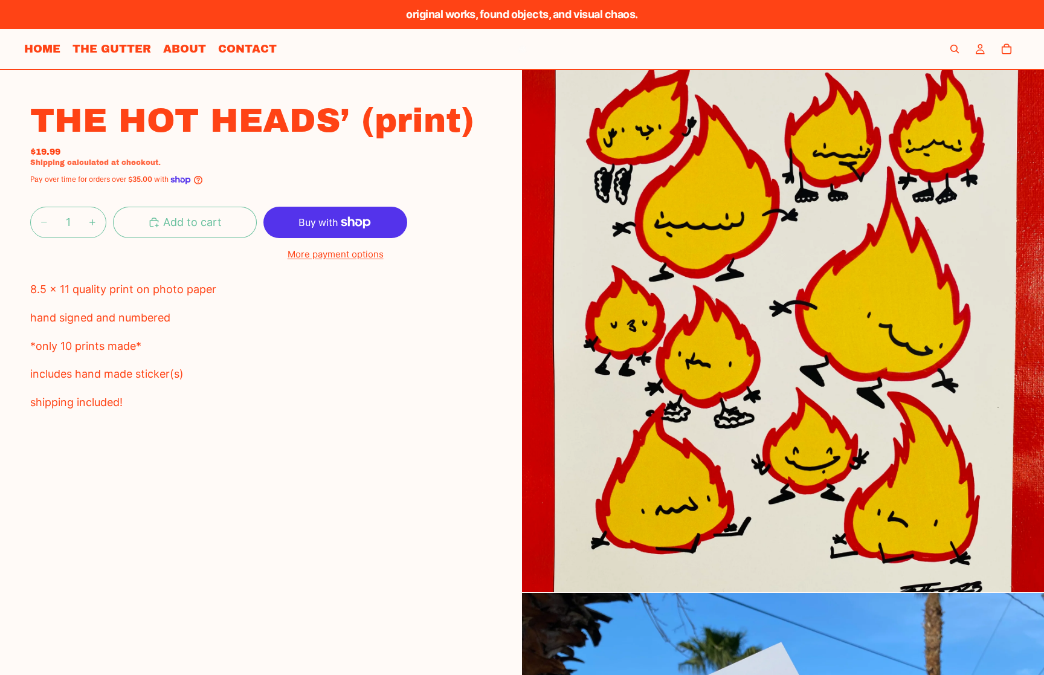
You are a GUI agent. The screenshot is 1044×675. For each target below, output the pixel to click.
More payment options (336, 254)
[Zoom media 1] (783, 331)
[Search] (954, 49)
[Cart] (1006, 49)
